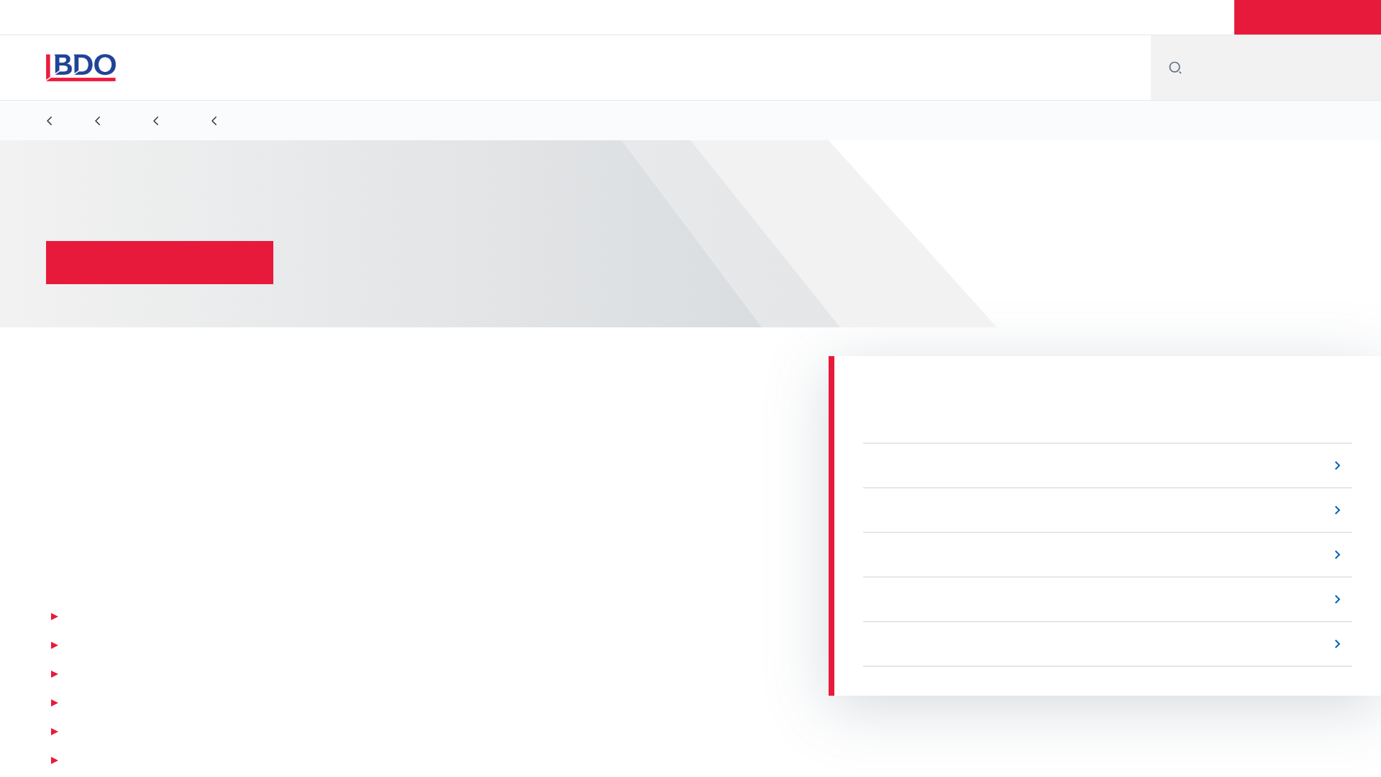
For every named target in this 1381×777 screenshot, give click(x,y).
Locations (999, 17)
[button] (1307, 17)
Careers (1201, 17)
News (1141, 17)
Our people (1074, 17)
